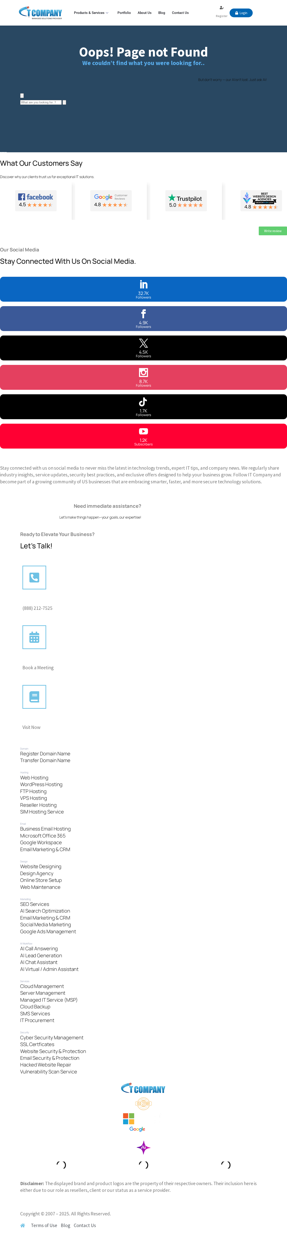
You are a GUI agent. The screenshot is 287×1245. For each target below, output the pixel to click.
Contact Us (180, 13)
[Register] (222, 8)
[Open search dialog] (22, 95)
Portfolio (124, 13)
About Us (145, 13)
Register (221, 16)
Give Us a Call (36, 601)
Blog (161, 13)
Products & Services (89, 13)
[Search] (64, 102)
